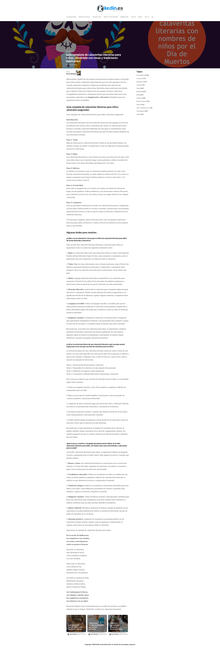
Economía (139, 79)
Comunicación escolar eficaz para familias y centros (75, 627)
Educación (70, 51)
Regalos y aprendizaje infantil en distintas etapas (116, 626)
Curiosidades (71, 17)
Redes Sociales (84, 17)
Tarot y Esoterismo (111, 17)
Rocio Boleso (71, 74)
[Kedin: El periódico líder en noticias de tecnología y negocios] (110, 13)
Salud (147, 17)
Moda (140, 17)
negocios (139, 98)
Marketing (124, 17)
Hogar (138, 88)
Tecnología (96, 17)
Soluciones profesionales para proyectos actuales (96, 626)
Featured (139, 85)
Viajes (133, 17)
